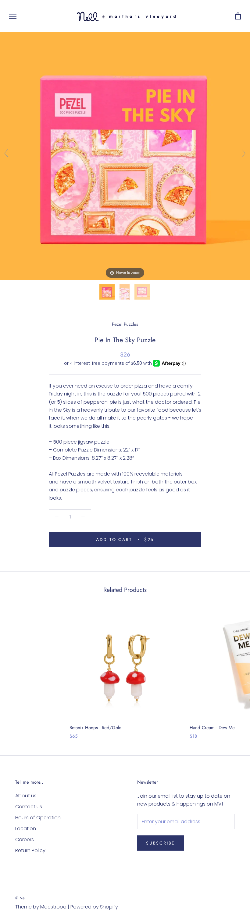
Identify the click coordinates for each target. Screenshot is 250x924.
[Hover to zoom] (125, 156)
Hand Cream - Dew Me (212, 727)
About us (26, 795)
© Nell (21, 898)
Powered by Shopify (94, 906)
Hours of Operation (38, 817)
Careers (24, 839)
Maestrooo (53, 906)
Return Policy (30, 850)
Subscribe (160, 843)
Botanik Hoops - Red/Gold (96, 727)
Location (25, 828)
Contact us (28, 806)
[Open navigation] (12, 16)
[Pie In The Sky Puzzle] (107, 292)
